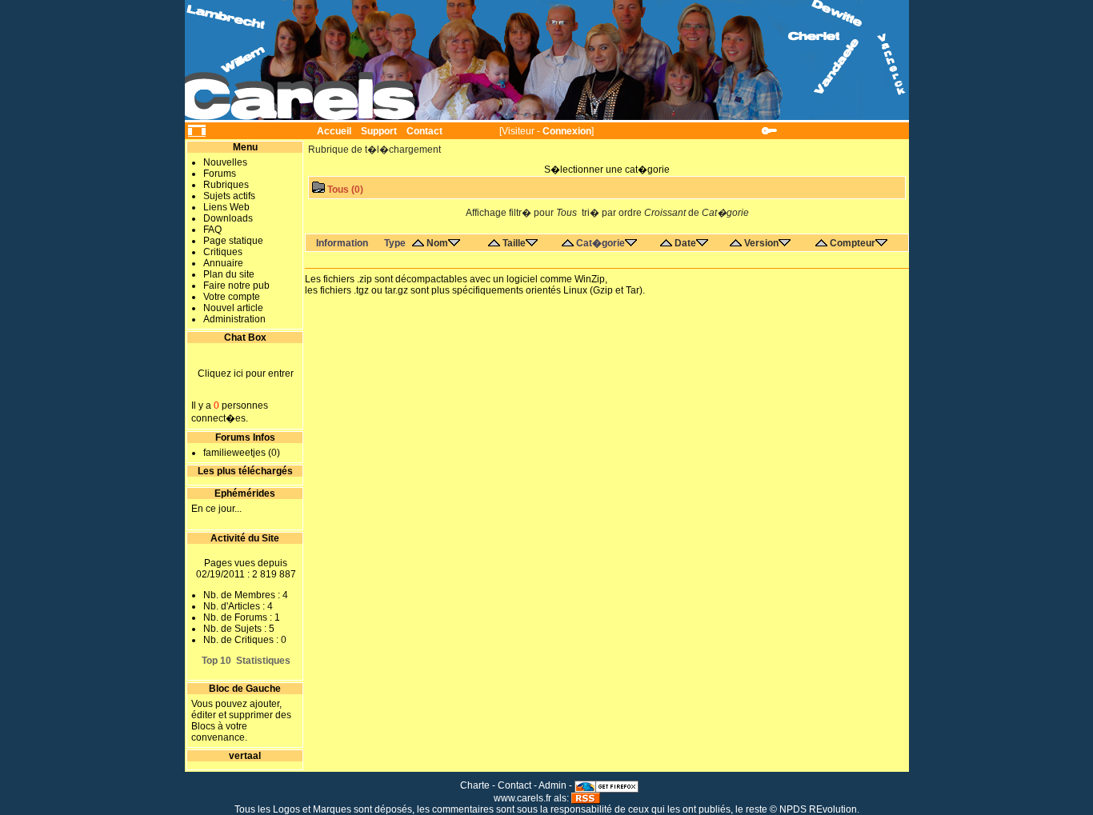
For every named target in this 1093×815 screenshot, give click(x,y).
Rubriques (226, 184)
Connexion (566, 131)
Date (685, 243)
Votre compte (231, 296)
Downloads (228, 218)
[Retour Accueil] (547, 61)
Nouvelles (225, 162)
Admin (552, 785)
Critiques (222, 252)
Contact (424, 131)
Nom (437, 243)
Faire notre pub (236, 285)
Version (761, 243)
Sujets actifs (229, 196)
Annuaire (223, 263)
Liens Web (226, 207)
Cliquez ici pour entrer (246, 373)
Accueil (334, 131)
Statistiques (263, 660)
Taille (514, 243)
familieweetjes (234, 452)
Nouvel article (233, 308)
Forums (219, 173)
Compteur (852, 243)
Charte (475, 785)
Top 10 (216, 660)
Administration (234, 319)
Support (379, 131)
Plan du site (228, 274)
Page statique (233, 240)
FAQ (212, 229)
